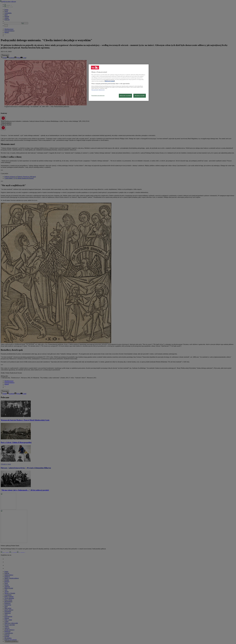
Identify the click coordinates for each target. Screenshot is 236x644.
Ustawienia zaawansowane (97, 95)
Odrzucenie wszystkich (125, 95)
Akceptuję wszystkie (140, 95)
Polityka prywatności (109, 81)
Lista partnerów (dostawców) (98, 89)
